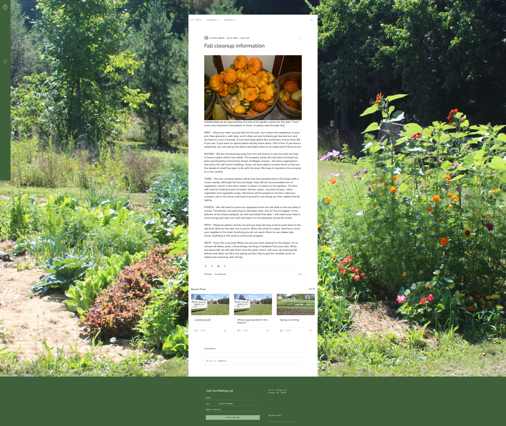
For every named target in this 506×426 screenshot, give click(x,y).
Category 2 (230, 20)
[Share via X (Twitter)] (212, 266)
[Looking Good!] (210, 304)
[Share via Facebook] (205, 266)
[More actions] (300, 38)
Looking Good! (202, 319)
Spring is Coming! (289, 319)
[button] (5, 61)
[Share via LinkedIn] (218, 266)
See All (312, 289)
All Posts (196, 20)
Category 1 (213, 20)
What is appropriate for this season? (252, 321)
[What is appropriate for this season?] (253, 304)
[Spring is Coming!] (296, 304)
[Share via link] (225, 266)
